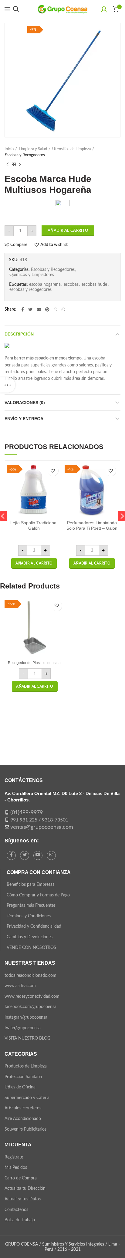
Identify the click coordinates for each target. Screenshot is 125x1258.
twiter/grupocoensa (23, 1028)
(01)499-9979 (26, 812)
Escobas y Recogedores (25, 155)
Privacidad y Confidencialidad (34, 926)
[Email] (39, 309)
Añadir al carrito (68, 231)
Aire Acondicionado (23, 1119)
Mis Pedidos (16, 1167)
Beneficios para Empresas (30, 884)
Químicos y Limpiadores (31, 275)
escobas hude (94, 284)
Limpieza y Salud (33, 149)
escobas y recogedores (30, 290)
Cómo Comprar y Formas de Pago (38, 895)
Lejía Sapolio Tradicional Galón (33, 525)
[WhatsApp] (55, 309)
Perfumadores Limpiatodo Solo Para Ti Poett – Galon (91, 525)
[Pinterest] (47, 309)
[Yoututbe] (37, 855)
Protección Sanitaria (23, 1077)
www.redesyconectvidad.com (32, 996)
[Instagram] (51, 855)
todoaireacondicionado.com (30, 975)
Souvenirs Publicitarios (25, 1129)
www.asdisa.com (20, 986)
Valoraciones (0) (25, 402)
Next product (20, 164)
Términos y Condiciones (29, 916)
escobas (71, 284)
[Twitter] (30, 309)
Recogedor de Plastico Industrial (35, 663)
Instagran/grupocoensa (26, 1017)
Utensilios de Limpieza (71, 149)
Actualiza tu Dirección (25, 1188)
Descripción (19, 334)
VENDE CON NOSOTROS (31, 948)
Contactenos (16, 1210)
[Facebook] (22, 309)
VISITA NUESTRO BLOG (27, 1038)
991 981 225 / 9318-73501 (39, 820)
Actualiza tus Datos (23, 1199)
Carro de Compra (21, 1178)
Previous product (8, 164)
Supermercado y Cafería (27, 1098)
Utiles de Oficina (20, 1087)
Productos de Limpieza (26, 1066)
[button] (34, 563)
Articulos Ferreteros (23, 1108)
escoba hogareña (45, 284)
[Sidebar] (7, 385)
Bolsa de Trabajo (20, 1220)
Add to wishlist (54, 245)
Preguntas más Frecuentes (31, 905)
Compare (18, 245)
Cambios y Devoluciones (29, 937)
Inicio (9, 149)
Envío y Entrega (24, 418)
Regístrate (14, 1157)
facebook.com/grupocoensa (30, 1007)
